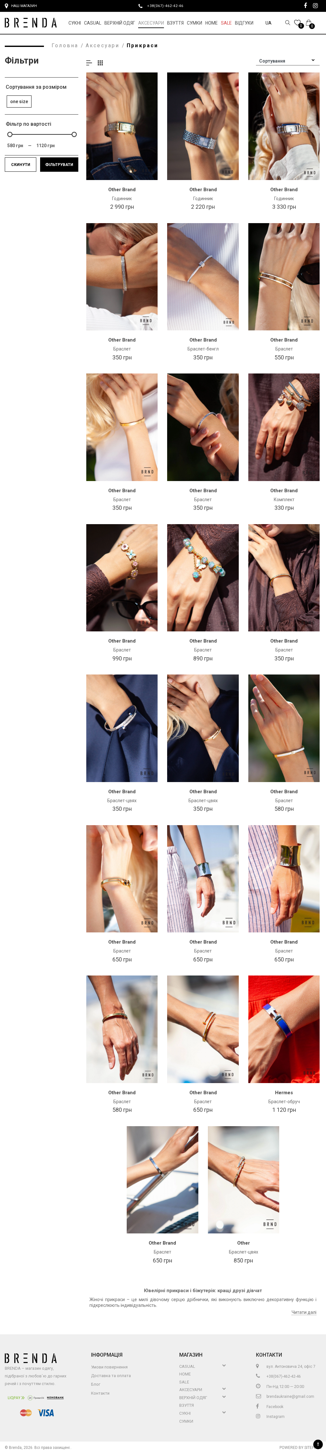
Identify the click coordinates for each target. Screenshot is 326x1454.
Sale (226, 23)
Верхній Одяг (119, 23)
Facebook (274, 1407)
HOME (211, 23)
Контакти (100, 1393)
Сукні (74, 23)
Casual (92, 23)
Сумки (194, 23)
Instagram (275, 1416)
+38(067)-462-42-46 (167, 6)
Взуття (175, 23)
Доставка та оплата (111, 1375)
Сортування (272, 61)
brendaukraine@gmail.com (290, 1396)
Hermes (284, 1093)
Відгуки (244, 23)
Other (243, 1243)
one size (19, 101)
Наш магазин (24, 6)
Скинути (20, 164)
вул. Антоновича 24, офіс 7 (290, 1366)
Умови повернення (109, 1367)
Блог (95, 1384)
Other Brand (122, 189)
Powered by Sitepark (300, 1447)
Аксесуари (151, 23)
